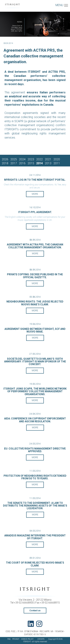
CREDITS (41, 639)
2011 (56, 163)
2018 (5, 163)
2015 (31, 163)
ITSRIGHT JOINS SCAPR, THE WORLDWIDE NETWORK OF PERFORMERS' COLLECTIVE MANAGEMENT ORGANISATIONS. (35, 391)
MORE (35, 194)
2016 (22, 163)
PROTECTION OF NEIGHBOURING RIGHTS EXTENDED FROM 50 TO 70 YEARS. (35, 477)
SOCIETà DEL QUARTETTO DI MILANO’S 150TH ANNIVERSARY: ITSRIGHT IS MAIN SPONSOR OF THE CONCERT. (35, 361)
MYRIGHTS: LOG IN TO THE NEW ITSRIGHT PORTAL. (35, 179)
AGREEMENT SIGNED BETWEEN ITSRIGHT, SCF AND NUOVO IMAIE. (35, 330)
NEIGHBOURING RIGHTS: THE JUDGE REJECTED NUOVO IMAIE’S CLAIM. (34, 303)
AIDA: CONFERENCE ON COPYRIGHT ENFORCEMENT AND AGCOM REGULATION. (35, 420)
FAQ (8, 639)
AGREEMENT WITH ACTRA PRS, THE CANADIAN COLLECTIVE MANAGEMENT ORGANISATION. (35, 246)
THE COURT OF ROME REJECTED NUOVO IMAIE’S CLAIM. (35, 564)
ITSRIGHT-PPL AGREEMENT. (35, 212)
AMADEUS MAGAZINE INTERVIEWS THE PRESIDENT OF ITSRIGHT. (35, 537)
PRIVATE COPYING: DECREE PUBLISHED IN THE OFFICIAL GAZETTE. (35, 276)
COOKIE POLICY (27, 639)
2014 (39, 163)
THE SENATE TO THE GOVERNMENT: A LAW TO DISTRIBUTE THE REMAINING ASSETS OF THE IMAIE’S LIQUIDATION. (35, 505)
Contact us (35, 610)
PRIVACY (15, 639)
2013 (48, 163)
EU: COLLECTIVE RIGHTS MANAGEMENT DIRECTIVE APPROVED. (35, 450)
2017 (13, 163)
